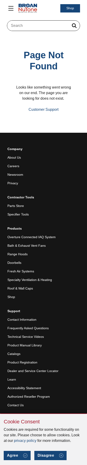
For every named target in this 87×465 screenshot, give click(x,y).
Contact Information (21, 319)
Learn (11, 379)
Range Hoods (17, 254)
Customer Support (43, 109)
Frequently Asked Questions (28, 328)
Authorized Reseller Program (28, 396)
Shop (70, 8)
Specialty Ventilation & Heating (29, 280)
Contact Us (15, 405)
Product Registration (22, 362)
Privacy (12, 183)
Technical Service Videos (25, 337)
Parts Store (15, 206)
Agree (12, 455)
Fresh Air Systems (20, 271)
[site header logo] (28, 8)
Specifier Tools (18, 214)
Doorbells (14, 263)
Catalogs (13, 354)
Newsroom (15, 174)
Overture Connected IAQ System (31, 237)
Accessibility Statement (24, 388)
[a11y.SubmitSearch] (74, 26)
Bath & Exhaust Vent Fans (26, 245)
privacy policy (25, 441)
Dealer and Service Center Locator (32, 371)
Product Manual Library (24, 345)
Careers (13, 166)
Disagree (46, 455)
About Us (14, 157)
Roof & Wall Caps (20, 288)
